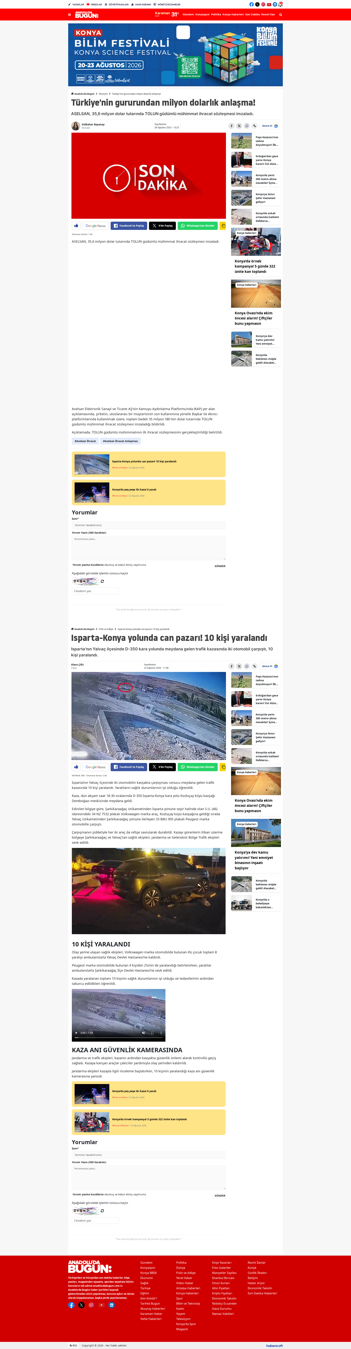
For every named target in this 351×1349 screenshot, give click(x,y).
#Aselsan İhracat (85, 441)
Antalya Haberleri (188, 1288)
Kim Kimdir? (148, 1298)
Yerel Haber (184, 1278)
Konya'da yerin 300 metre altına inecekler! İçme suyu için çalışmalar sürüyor (266, 179)
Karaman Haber (151, 1314)
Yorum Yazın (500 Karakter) (89, 532)
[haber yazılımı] (274, 1345)
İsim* (75, 518)
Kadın (180, 1309)
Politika (181, 1263)
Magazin (182, 1329)
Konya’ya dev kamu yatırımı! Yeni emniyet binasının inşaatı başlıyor (266, 340)
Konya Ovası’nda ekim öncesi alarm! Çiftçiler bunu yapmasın (254, 318)
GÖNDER (220, 566)
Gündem (146, 1263)
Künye (252, 1268)
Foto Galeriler (221, 1268)
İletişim (253, 1278)
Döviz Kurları (221, 1283)
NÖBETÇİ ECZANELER (169, 4)
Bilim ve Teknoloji (188, 1303)
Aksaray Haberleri (152, 1309)
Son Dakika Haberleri (262, 1293)
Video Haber (184, 1283)
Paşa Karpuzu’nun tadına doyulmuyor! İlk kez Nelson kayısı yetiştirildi (267, 141)
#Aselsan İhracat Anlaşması (120, 441)
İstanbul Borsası (223, 1278)
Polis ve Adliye (106, 629)
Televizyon (183, 1319)
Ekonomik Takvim (224, 1298)
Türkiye (145, 1288)
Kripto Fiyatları (222, 1293)
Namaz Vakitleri (223, 1314)
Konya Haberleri (187, 1293)
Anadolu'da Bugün (84, 93)
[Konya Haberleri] (256, 241)
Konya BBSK (148, 1273)
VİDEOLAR (96, 4)
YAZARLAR (78, 4)
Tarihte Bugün (150, 1303)
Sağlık (144, 1283)
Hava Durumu (221, 1309)
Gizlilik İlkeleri (257, 1273)
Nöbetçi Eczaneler (224, 1303)
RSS (74, 1345)
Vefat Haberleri (150, 1319)
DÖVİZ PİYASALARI (119, 4)
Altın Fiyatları (221, 1288)
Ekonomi (103, 93)
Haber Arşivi (256, 1283)
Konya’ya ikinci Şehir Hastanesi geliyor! (265, 198)
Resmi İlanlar (257, 1263)
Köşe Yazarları (221, 1263)
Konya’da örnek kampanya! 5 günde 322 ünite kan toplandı (255, 266)
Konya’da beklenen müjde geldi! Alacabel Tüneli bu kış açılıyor (266, 359)
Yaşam (180, 1314)
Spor (179, 1298)
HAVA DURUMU (143, 4)
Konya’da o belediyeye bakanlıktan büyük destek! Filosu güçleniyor (266, 903)
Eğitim (144, 1293)
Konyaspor (147, 1268)
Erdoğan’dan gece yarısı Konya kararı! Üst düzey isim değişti (267, 160)
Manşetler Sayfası (224, 1273)
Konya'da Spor (186, 1324)
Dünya (180, 1268)
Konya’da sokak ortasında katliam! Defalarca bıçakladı (267, 217)
